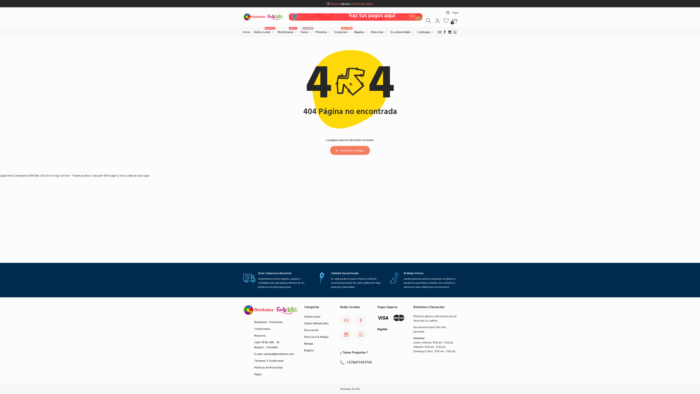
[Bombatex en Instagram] (449, 32)
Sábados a (351, 3)
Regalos (309, 350)
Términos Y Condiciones (269, 361)
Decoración (311, 330)
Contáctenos (262, 329)
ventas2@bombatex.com (278, 354)
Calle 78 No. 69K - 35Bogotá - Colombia (266, 345)
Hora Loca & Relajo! (316, 337)
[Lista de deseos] (446, 21)
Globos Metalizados (316, 323)
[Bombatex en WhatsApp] (455, 32)
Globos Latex (312, 316)
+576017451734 (359, 362)
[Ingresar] (437, 21)
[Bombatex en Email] (439, 32)
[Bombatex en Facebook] (444, 32)
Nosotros (260, 335)
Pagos (258, 374)
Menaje (308, 343)
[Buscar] (429, 21)
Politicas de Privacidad (268, 367)
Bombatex (346, 389)
